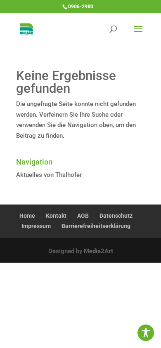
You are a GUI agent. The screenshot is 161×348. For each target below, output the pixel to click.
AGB (83, 215)
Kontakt (56, 215)
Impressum (36, 226)
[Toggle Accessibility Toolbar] (146, 333)
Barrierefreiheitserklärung (96, 226)
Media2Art (98, 251)
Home (27, 215)
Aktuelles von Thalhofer (49, 175)
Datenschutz (116, 215)
